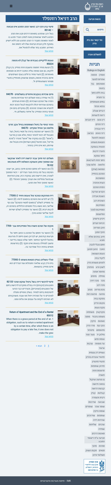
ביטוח (102, 88)
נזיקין (93, 321)
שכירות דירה (99, 420)
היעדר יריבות (99, 151)
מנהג (90, 289)
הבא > (39, 346)
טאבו (102, 249)
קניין (93, 393)
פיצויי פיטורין (98, 361)
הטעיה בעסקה (98, 147)
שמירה (101, 429)
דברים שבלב (99, 111)
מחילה (102, 276)
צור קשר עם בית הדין (94, 41)
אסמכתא (100, 84)
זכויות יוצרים (99, 223)
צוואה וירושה (98, 384)
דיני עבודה (100, 129)
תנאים (102, 450)
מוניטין (90, 267)
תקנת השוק (91, 450)
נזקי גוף (101, 325)
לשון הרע (100, 267)
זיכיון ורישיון (99, 218)
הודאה (90, 133)
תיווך (94, 446)
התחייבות (100, 205)
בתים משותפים (97, 102)
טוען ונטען (92, 249)
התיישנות (100, 214)
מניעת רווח (92, 294)
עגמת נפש (100, 339)
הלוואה (101, 165)
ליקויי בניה (100, 258)
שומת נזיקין (99, 411)
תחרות (102, 446)
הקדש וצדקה (98, 191)
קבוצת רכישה (98, 388)
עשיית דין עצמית (97, 352)
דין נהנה (101, 120)
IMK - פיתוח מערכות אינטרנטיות (55, 481)
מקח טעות (100, 307)
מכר (103, 280)
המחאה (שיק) (98, 169)
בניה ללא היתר (98, 93)
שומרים (89, 406)
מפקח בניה (99, 298)
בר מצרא (101, 97)
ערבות (90, 343)
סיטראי (91, 330)
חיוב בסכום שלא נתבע (97, 238)
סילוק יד (101, 334)
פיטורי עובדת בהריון (95, 357)
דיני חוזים (100, 124)
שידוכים (91, 415)
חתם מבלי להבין (97, 244)
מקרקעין (100, 312)
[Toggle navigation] (11, 6)
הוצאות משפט (98, 142)
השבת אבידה (98, 196)
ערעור (102, 348)
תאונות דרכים (98, 433)
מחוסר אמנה (99, 271)
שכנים (101, 424)
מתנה (87, 316)
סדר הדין (91, 325)
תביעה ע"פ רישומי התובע (96, 439)
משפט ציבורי (98, 316)
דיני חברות (90, 120)
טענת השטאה (98, 253)
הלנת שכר (91, 165)
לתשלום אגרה (94, 54)
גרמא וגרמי (99, 106)
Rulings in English (96, 70)
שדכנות (92, 402)
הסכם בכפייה (98, 173)
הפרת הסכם (99, 187)
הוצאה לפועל (98, 138)
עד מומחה (100, 343)
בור (92, 84)
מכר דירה (94, 280)
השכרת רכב (99, 200)
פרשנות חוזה (98, 370)
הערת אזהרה (99, 182)
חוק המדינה (99, 227)
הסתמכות (100, 178)
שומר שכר (100, 406)
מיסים (94, 276)
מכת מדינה (100, 289)
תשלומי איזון (99, 455)
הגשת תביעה (95, 19)
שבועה (101, 402)
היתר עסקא (99, 156)
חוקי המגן (100, 232)
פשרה (102, 375)
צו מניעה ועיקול (97, 379)
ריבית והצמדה (98, 397)
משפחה (90, 312)
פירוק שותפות (98, 366)
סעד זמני (90, 334)
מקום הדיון (99, 303)
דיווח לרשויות (98, 115)
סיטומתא (100, 330)
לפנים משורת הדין (96, 262)
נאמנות (101, 321)
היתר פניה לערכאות (96, 160)
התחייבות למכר (98, 209)
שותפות (101, 415)
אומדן (102, 75)
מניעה (102, 294)
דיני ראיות (100, 133)
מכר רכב (101, 285)
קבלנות (101, 393)
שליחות (92, 424)
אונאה (94, 75)
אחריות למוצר (98, 79)
